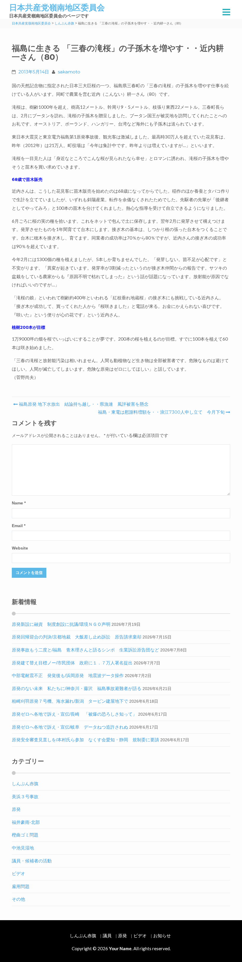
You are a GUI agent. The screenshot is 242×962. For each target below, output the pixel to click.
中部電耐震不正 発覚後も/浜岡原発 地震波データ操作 (68, 675)
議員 (107, 935)
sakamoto (69, 72)
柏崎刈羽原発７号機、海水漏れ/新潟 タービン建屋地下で (70, 701)
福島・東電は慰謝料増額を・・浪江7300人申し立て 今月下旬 (161, 412)
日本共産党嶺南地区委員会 (57, 7)
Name (19, 503)
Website (20, 548)
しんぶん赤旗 (25, 783)
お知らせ (162, 935)
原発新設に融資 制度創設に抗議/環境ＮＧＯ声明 (61, 624)
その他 (18, 899)
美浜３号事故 (25, 796)
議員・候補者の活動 (32, 860)
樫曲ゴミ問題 (25, 834)
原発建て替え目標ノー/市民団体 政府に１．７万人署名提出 (72, 662)
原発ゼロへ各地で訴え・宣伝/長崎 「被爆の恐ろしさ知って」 (74, 714)
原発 (16, 809)
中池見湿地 (23, 847)
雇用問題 (21, 886)
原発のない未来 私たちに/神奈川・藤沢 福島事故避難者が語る (76, 688)
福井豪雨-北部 (26, 822)
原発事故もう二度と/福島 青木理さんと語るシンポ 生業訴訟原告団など (85, 649)
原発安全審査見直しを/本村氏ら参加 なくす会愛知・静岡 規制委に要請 (85, 739)
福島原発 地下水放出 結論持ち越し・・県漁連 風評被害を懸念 (83, 404)
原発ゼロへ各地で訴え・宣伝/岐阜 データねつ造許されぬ (70, 727)
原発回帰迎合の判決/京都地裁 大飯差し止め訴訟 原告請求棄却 (76, 636)
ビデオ (18, 873)
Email (18, 526)
